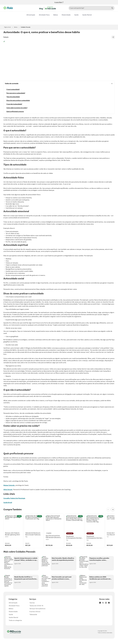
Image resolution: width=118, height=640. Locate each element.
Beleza (55, 15)
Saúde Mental (87, 15)
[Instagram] (105, 603)
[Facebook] (108, 603)
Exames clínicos (35, 611)
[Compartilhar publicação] (113, 37)
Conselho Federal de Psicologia (14, 498)
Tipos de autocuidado (13, 96)
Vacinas (32, 603)
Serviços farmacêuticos (37, 608)
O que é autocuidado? (13, 89)
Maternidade (66, 15)
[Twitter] (103, 603)
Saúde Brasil (7, 502)
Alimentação (30, 15)
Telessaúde (33, 614)
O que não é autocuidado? (14, 104)
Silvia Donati (7, 489)
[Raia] (10, 8)
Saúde (76, 15)
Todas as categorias (15, 620)
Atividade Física (44, 15)
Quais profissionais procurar (15, 111)
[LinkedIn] (100, 603)
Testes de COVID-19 (36, 606)
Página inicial (7, 27)
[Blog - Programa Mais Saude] (48, 8)
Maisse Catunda (9, 485)
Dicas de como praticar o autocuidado (18, 100)
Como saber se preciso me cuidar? (16, 107)
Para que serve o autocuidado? (15, 93)
